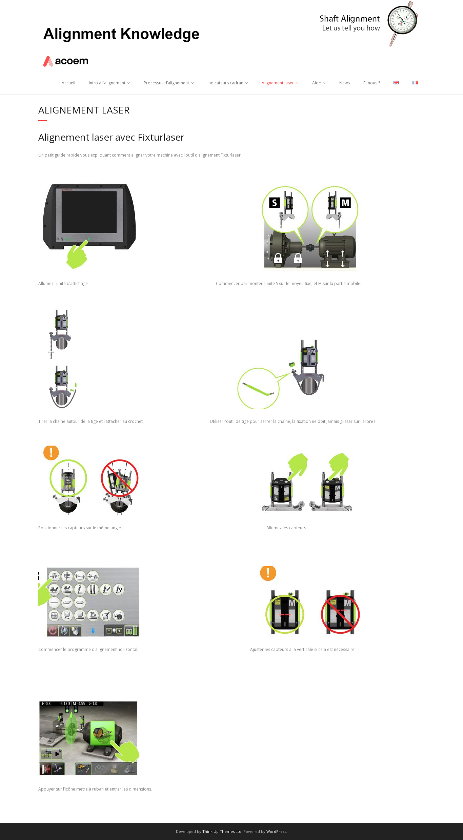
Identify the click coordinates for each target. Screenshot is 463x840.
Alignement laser (278, 83)
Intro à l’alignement (107, 83)
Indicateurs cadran (225, 83)
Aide (316, 83)
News (344, 83)
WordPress (276, 831)
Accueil (68, 83)
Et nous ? (371, 83)
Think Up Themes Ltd (221, 831)
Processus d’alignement (166, 83)
